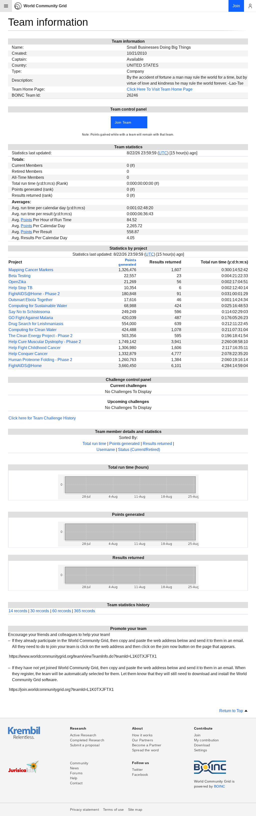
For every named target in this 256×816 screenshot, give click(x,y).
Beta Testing (19, 276)
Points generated (124, 443)
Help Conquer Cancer (28, 354)
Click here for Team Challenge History (42, 418)
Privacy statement (84, 810)
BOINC (219, 786)
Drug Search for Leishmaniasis (35, 324)
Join (197, 735)
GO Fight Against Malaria (30, 318)
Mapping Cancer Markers (30, 270)
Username (105, 449)
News (74, 768)
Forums (76, 773)
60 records (61, 611)
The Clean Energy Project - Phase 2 (40, 336)
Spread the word (145, 750)
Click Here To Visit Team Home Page (159, 89)
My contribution (206, 740)
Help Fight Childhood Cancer (34, 348)
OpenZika (17, 282)
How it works (142, 735)
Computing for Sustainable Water (37, 306)
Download (202, 745)
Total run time (94, 443)
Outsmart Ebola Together (30, 300)
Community (79, 763)
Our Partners (142, 740)
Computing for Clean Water (32, 330)
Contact (76, 783)
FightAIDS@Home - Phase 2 (34, 294)
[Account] (250, 6)
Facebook (140, 775)
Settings (200, 750)
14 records (17, 611)
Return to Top (231, 711)
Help (74, 778)
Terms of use (113, 810)
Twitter (137, 770)
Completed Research (87, 740)
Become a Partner (147, 745)
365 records (84, 611)
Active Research (83, 735)
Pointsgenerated (127, 262)
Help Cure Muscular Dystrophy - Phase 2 (44, 342)
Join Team (123, 122)
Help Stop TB (20, 288)
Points (26, 220)
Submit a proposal (85, 745)
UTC (163, 153)
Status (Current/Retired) (139, 449)
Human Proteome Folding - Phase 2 (40, 360)
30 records (39, 611)
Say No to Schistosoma (29, 312)
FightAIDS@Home (25, 366)
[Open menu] (6, 6)
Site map (135, 810)
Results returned (157, 443)
